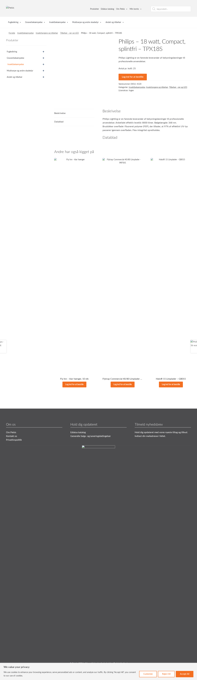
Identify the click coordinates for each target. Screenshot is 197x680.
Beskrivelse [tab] (59, 113)
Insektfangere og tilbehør (47, 33)
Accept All (184, 674)
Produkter (94, 9)
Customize (148, 674)
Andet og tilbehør (113, 22)
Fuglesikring (13, 22)
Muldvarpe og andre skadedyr (85, 22)
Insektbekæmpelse (57, 22)
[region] (98, 671)
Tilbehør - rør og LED (69, 33)
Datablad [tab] (58, 122)
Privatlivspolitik (14, 440)
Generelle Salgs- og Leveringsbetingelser (90, 436)
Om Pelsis (120, 9)
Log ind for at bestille (132, 77)
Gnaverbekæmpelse (33, 22)
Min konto (134, 9)
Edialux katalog (107, 9)
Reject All (166, 674)
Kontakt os (11, 436)
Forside (12, 33)
